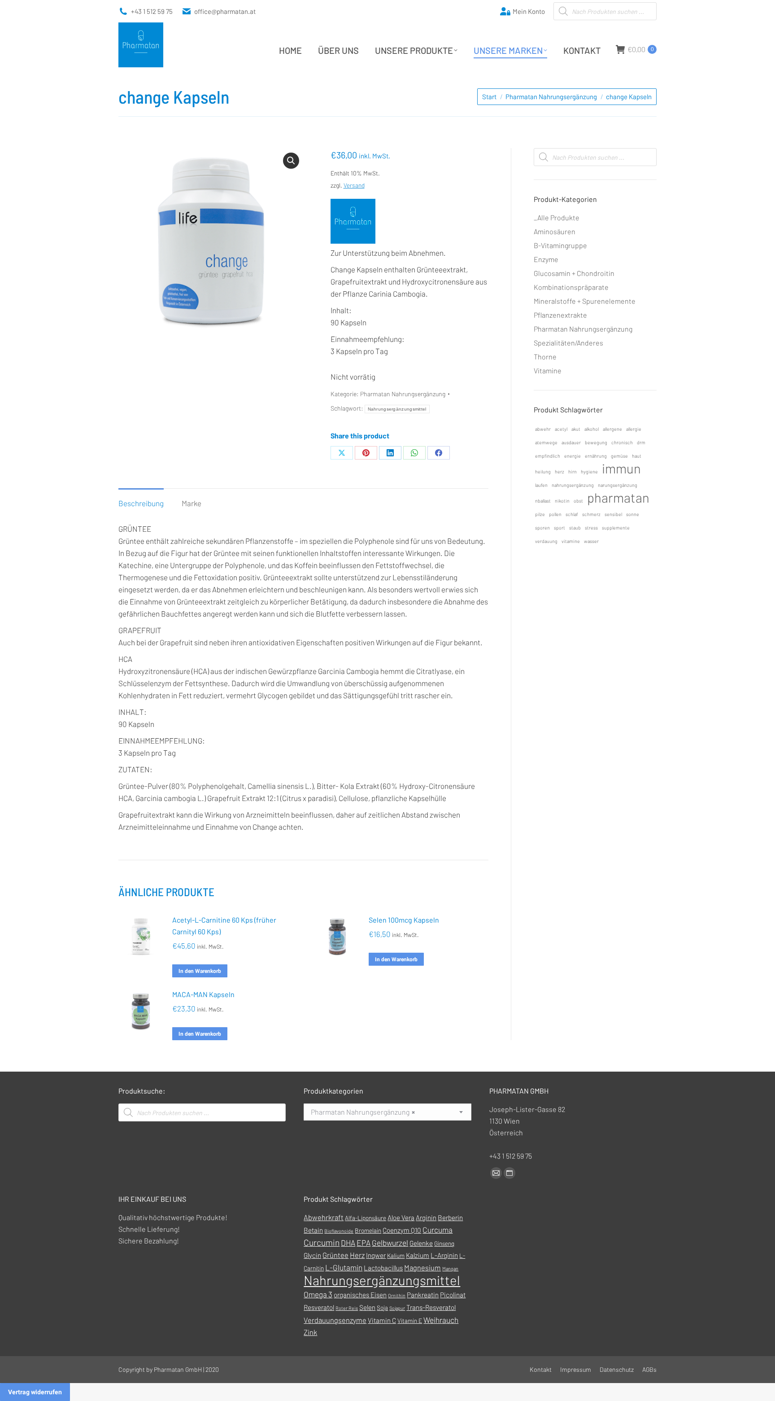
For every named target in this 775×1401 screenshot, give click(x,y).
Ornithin (396, 1295)
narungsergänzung (617, 485)
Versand (354, 185)
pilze (540, 514)
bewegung (596, 442)
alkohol (591, 429)
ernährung (596, 456)
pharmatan (618, 497)
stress (591, 527)
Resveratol (319, 1307)
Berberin (450, 1217)
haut (636, 456)
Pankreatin (423, 1295)
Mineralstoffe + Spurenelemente (585, 301)
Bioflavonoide (338, 1231)
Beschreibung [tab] (141, 503)
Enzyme (546, 259)
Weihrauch (440, 1319)
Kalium (396, 1255)
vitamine (571, 541)
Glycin (312, 1255)
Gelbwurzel (390, 1242)
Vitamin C (382, 1320)
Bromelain (368, 1230)
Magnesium (422, 1267)
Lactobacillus (383, 1268)
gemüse (619, 456)
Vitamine (548, 370)
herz (559, 471)
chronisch (622, 442)
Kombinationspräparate (571, 287)
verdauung (546, 541)
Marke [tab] (191, 503)
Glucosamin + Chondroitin (574, 273)
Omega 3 (318, 1294)
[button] (291, 161)
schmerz (591, 514)
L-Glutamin (343, 1267)
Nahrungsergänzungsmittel (397, 409)
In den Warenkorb (200, 971)
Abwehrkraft (324, 1217)
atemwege (546, 442)
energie (572, 456)
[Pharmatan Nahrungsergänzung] (353, 223)
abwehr (543, 429)
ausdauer (571, 442)
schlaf (572, 514)
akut (575, 429)
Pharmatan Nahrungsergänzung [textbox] (363, 1112)
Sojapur (397, 1308)
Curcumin (322, 1242)
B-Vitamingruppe (560, 245)
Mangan (450, 1268)
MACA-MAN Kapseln (203, 994)
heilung (543, 471)
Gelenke (421, 1243)
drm (641, 442)
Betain (313, 1230)
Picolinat (453, 1295)
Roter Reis (346, 1308)
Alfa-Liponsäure (365, 1217)
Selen (367, 1307)
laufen (541, 485)
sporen (542, 527)
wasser (591, 541)
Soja (382, 1307)
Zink (310, 1332)
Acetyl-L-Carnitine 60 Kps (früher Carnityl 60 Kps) (224, 925)
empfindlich (547, 456)
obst (578, 500)
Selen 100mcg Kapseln (404, 919)
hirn (572, 471)
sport (559, 527)
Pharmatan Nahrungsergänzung (402, 394)
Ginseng (444, 1243)
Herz (357, 1255)
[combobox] (387, 1112)
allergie (633, 429)
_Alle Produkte (556, 217)
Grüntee (335, 1255)
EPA (363, 1242)
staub (575, 527)
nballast (543, 500)
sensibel (613, 514)
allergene (612, 429)
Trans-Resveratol (431, 1307)
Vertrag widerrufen (35, 1392)
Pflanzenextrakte (560, 315)
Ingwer (376, 1255)
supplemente (616, 527)
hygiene (589, 471)
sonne (632, 514)
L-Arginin (444, 1255)
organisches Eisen (360, 1295)
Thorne (545, 356)
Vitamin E (409, 1320)
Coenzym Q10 (402, 1230)
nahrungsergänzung (573, 485)
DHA (348, 1242)
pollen (555, 514)
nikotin (562, 500)
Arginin (426, 1217)
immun (621, 468)
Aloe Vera (401, 1217)
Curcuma (437, 1229)
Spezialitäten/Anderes (568, 342)
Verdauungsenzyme (335, 1320)
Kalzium (417, 1255)
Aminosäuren (554, 231)
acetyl (561, 429)
